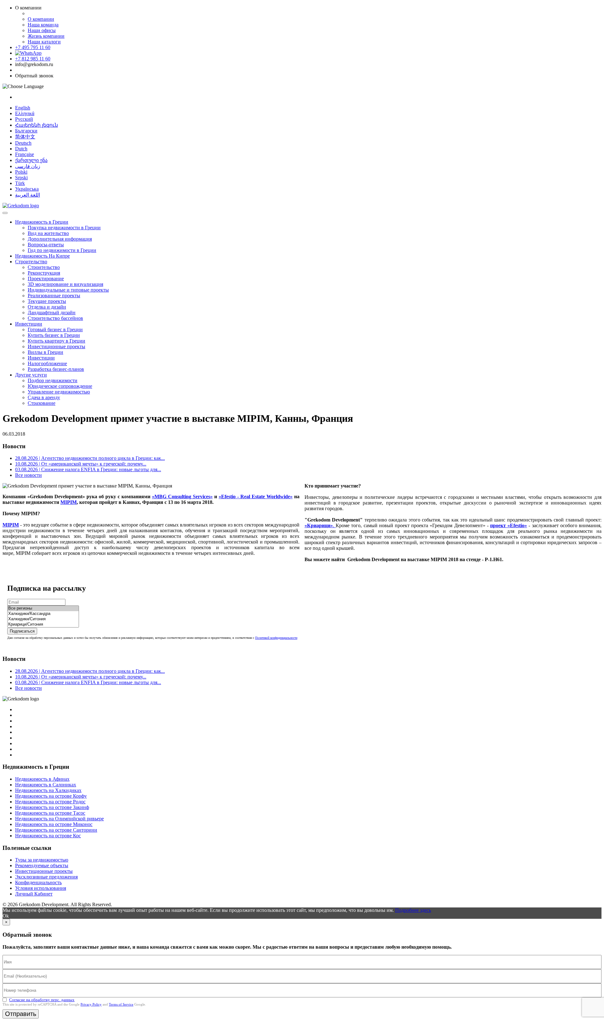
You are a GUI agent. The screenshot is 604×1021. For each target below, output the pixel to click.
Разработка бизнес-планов (56, 369)
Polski (21, 172)
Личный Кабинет (34, 893)
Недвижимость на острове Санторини (56, 830)
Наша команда (43, 24)
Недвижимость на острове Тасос (50, 813)
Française (24, 154)
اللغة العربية (27, 195)
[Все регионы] (43, 608)
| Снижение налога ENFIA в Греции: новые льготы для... (88, 469)
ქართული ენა (31, 160)
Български (26, 130)
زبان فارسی (27, 166)
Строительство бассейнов (55, 318)
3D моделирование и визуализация (65, 284)
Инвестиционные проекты (56, 346)
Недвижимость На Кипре (42, 256)
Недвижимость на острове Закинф (52, 807)
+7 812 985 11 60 (32, 58)
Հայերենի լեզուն (36, 125)
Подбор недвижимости (52, 380)
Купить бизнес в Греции (54, 335)
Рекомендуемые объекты (41, 865)
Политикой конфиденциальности (276, 637)
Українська (27, 189)
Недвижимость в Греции (41, 222)
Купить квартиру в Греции (56, 340)
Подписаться (22, 631)
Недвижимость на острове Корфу (51, 796)
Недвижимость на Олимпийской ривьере (59, 818)
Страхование (41, 403)
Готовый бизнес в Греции (55, 329)
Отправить (20, 1013)
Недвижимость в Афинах (42, 779)
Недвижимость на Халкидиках (48, 790)
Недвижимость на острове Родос (50, 801)
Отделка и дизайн (47, 307)
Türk (20, 183)
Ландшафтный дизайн (52, 312)
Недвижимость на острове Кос (48, 835)
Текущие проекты (47, 301)
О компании (41, 19)
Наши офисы (42, 30)
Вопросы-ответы (46, 244)
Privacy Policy (91, 1004)
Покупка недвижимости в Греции (64, 227)
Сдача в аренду (44, 397)
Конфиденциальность (38, 882)
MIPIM (68, 502)
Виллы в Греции (45, 352)
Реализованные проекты (54, 295)
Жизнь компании (46, 36)
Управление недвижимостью (59, 391)
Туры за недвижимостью (41, 859)
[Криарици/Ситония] (43, 624)
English (22, 107)
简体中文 (25, 136)
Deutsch (23, 143)
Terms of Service (121, 1004)
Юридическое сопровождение (60, 386)
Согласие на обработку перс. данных (42, 999)
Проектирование (46, 278)
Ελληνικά (24, 113)
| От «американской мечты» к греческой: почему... (80, 463)
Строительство (31, 261)
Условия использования (40, 888)
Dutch (21, 148)
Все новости (28, 475)
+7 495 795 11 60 (32, 47)
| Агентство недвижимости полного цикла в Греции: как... (90, 458)
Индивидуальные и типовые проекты (68, 290)
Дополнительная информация (60, 239)
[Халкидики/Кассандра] (43, 614)
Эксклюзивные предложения (46, 876)
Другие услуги (31, 374)
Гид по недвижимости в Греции (62, 250)
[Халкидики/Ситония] (43, 619)
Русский (24, 119)
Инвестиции (28, 323)
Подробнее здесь (413, 910)
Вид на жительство (48, 233)
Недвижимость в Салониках (45, 784)
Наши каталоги (44, 41)
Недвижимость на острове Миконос (53, 824)
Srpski (21, 177)
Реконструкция (44, 273)
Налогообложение (47, 363)
